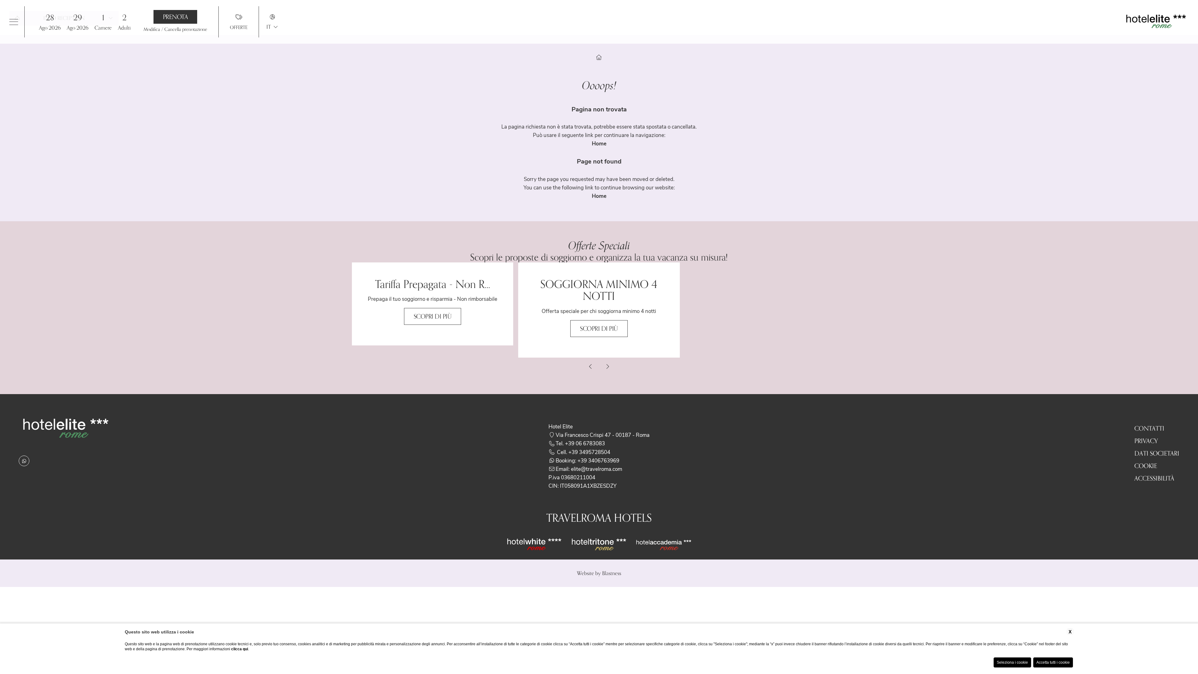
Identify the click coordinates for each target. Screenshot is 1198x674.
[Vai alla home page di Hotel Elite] (1156, 22)
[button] (63, 21)
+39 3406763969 (598, 460)
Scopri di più (433, 316)
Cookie (1145, 466)
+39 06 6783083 (585, 443)
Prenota (175, 17)
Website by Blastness (599, 573)
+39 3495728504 (589, 451)
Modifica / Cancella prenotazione (175, 29)
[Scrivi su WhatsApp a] (24, 461)
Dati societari (1156, 453)
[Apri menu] (13, 22)
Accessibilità (1154, 478)
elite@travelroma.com (596, 468)
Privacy (1146, 441)
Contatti (1149, 428)
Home (599, 143)
